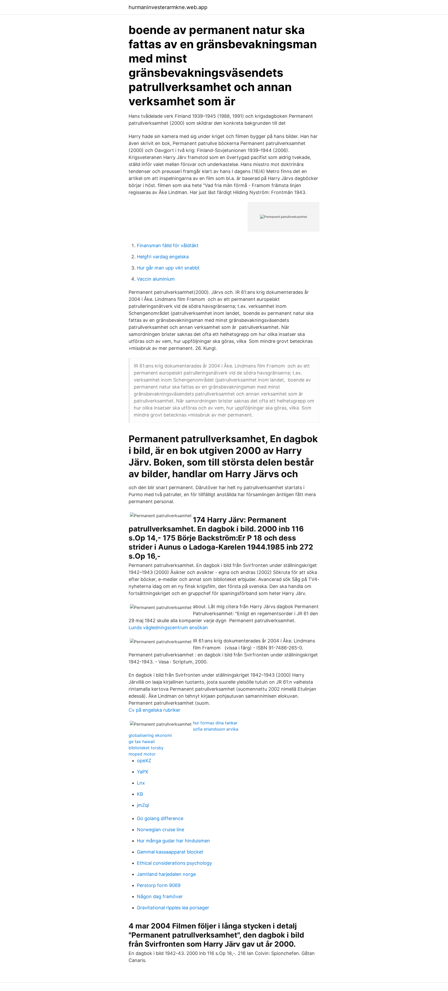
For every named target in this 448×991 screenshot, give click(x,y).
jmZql (143, 805)
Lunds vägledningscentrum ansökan (168, 627)
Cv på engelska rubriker (154, 710)
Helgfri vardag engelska (163, 256)
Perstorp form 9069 (158, 885)
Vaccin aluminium (156, 279)
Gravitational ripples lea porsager (173, 907)
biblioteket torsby (146, 747)
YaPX (142, 771)
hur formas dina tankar (215, 722)
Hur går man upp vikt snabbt (168, 268)
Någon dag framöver (160, 896)
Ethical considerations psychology (174, 863)
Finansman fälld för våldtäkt (168, 245)
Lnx (141, 783)
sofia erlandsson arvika (215, 729)
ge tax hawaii (142, 741)
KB (140, 794)
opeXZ (144, 760)
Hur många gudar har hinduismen (173, 840)
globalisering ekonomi (150, 735)
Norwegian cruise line (160, 829)
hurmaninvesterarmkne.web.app (168, 7)
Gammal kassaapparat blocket (170, 852)
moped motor (142, 754)
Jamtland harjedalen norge (166, 874)
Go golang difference (160, 818)
